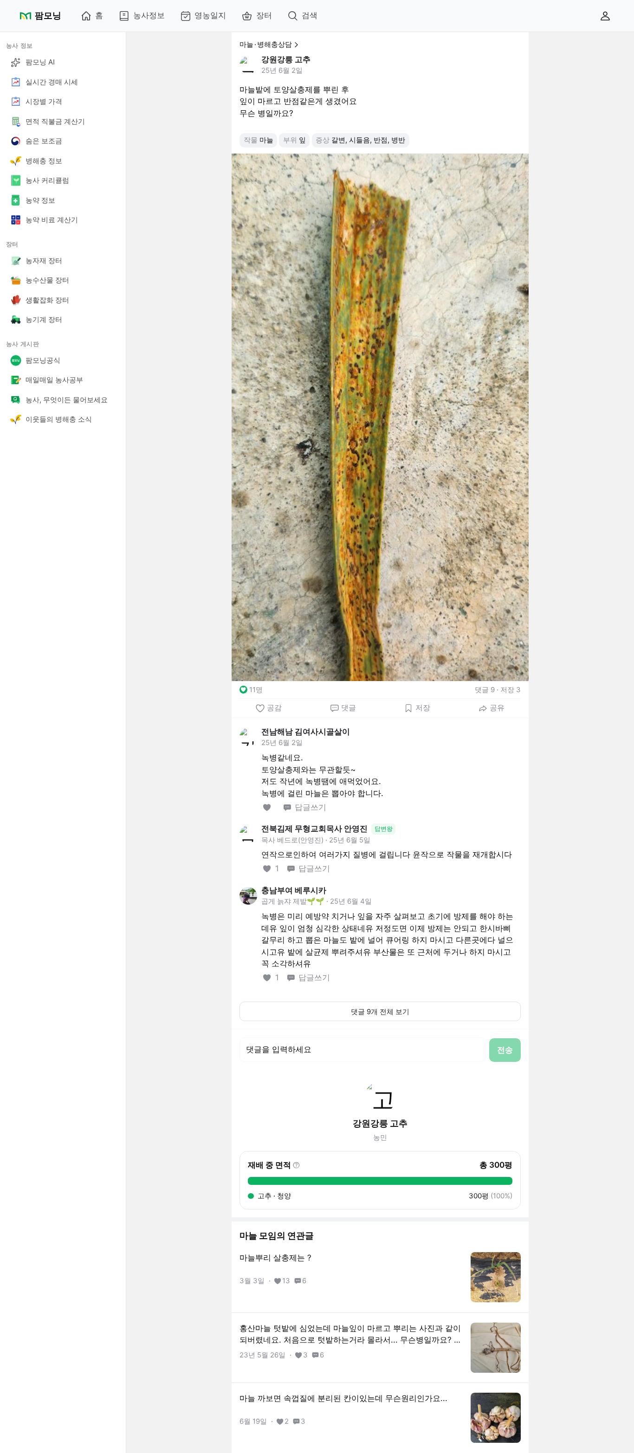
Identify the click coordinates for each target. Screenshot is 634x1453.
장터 (264, 15)
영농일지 (210, 15)
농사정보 (149, 15)
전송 (505, 1049)
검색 (309, 15)
